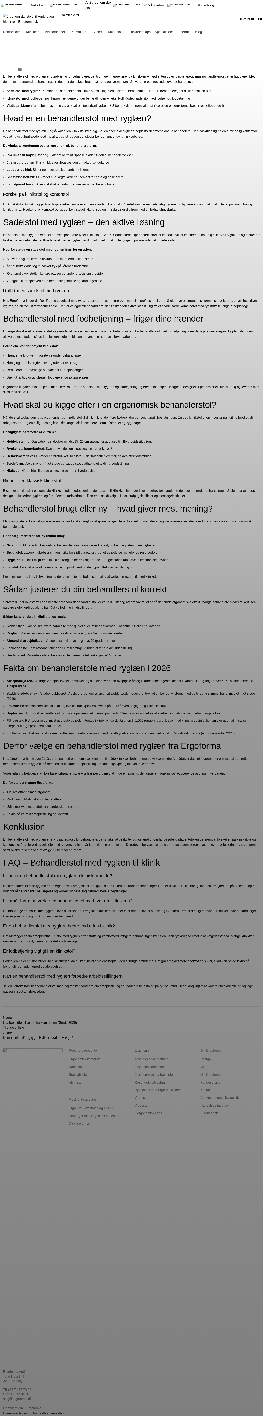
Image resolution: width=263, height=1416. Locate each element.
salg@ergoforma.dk (232, 2)
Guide (9, 46)
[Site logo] (28, 19)
